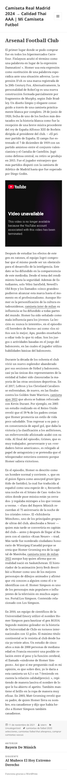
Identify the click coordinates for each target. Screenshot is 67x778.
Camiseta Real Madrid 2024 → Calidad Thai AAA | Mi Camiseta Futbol (27, 16)
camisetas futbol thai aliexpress (34, 731)
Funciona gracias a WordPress (21, 773)
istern (44, 724)
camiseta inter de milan (40, 306)
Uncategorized (12, 728)
